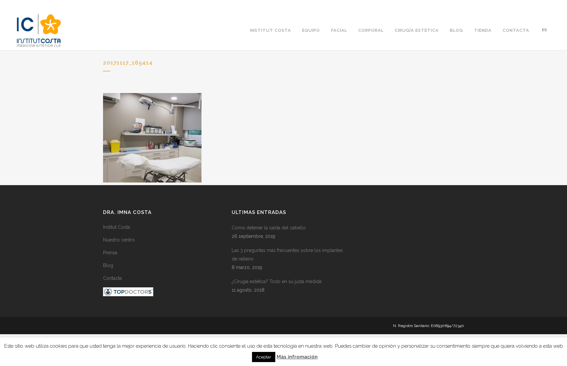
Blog (108, 265)
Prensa (110, 252)
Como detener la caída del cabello (269, 227)
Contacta (112, 278)
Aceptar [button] (263, 357)
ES (544, 30)
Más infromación (297, 357)
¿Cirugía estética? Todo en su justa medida (277, 281)
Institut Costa (116, 227)
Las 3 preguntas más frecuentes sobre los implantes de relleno (287, 254)
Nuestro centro (119, 239)
